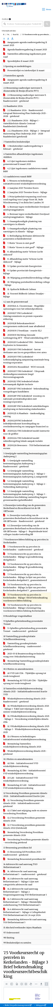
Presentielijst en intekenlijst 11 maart (25, 70)
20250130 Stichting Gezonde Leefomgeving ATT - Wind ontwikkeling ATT (25, 336)
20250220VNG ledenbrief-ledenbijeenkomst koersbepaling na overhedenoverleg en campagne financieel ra (25, 423)
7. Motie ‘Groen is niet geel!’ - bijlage (25, 247)
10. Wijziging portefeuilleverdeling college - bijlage (26, 283)
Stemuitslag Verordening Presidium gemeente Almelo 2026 (23, 833)
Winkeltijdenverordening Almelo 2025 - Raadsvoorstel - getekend (25, 700)
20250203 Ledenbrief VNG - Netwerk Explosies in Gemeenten (23, 343)
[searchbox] (22, 24)
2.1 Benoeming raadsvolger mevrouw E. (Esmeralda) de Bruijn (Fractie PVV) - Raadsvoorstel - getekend (24, 98)
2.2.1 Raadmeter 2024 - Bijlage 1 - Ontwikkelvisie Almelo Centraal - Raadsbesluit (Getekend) (21, 123)
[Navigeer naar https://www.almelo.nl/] (14, 9)
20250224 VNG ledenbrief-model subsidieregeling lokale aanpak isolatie (23, 439)
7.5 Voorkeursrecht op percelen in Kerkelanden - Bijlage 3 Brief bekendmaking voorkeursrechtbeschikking (25, 598)
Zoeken (5, 19)
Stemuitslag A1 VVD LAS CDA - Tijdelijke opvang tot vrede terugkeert (25, 682)
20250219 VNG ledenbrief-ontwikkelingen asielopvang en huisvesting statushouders (26, 407)
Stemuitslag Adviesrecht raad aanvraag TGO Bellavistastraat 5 (24, 921)
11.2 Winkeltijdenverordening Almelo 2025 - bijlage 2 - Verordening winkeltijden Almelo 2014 (26, 719)
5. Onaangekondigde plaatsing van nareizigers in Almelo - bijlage (22, 230)
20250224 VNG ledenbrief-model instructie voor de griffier (26, 432)
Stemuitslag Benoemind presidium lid (26, 859)
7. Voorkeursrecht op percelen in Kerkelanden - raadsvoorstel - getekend (23, 548)
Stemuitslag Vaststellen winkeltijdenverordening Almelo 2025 (22, 745)
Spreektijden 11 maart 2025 (20, 61)
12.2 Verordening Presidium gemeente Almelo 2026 (24, 819)
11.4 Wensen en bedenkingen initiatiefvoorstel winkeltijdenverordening (24, 738)
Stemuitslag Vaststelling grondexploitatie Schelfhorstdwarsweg (26, 662)
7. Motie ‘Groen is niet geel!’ (21, 243)
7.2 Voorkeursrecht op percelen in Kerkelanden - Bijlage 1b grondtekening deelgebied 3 (23, 567)
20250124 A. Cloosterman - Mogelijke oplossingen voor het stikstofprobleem (23, 307)
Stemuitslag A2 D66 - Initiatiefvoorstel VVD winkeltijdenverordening (24, 772)
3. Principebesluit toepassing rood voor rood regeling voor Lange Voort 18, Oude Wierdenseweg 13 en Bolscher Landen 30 (25, 199)
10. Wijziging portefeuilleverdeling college (28, 278)
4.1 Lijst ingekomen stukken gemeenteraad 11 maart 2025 (19, 162)
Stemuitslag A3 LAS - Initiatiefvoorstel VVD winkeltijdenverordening (24, 786)
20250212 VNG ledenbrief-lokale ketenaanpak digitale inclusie (21, 383)
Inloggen (39, 1005)
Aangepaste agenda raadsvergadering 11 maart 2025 (25, 43)
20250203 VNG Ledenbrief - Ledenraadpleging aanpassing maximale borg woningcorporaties (26, 359)
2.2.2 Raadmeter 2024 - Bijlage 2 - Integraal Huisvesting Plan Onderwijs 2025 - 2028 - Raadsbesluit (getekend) (26, 133)
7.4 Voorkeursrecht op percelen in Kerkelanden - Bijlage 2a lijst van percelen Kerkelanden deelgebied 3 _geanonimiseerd (25, 587)
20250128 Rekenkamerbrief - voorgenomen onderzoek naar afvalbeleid (24, 325)
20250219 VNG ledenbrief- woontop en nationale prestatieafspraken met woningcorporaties (24, 399)
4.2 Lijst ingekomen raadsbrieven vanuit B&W (25, 170)
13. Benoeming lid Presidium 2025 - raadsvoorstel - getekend (22, 853)
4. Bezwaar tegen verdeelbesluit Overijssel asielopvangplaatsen (26, 208)
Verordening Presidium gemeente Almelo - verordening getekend (26, 841)
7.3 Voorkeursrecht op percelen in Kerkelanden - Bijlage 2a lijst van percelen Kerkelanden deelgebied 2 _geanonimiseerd (25, 577)
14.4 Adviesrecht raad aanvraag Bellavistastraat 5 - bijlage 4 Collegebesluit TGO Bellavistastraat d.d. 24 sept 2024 (24, 912)
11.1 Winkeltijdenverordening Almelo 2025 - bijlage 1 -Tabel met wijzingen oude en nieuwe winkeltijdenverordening (26, 709)
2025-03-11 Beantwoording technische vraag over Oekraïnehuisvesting (24, 655)
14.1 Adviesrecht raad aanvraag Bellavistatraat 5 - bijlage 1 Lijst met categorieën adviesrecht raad (21, 881)
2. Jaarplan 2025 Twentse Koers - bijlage (27, 192)
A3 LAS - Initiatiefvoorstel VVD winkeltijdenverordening (20, 779)
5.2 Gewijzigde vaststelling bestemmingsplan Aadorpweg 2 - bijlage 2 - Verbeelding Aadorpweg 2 (24, 484)
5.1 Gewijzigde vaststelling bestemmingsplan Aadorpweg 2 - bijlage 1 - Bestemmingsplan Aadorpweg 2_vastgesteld (25, 474)
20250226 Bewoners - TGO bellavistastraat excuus (26, 447)
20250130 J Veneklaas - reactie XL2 (24, 330)
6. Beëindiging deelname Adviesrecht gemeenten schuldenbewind (23, 237)
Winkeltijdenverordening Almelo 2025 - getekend (25, 752)
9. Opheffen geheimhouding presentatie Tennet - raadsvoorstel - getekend (25, 629)
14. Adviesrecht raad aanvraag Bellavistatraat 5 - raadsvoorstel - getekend (24, 873)
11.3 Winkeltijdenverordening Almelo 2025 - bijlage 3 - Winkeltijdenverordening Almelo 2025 (26, 729)
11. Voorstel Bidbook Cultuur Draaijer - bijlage (24, 295)
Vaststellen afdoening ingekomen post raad (24, 55)
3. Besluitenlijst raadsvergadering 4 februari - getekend (23, 147)
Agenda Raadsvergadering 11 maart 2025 (27, 49)
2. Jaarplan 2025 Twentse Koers (23, 188)
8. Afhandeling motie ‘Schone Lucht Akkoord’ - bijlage (23, 260)
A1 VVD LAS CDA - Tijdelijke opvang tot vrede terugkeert (24, 674)
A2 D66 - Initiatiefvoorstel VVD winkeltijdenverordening (20, 764)
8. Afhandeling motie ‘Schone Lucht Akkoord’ (23, 253)
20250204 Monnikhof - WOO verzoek (25, 367)
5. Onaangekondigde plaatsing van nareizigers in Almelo (22, 222)
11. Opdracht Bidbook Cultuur (21, 289)
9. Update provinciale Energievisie (24, 266)
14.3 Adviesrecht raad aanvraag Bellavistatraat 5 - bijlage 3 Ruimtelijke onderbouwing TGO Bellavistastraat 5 (22, 902)
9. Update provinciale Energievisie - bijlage (23, 272)
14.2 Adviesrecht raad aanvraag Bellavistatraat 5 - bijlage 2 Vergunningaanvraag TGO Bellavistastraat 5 (25, 892)
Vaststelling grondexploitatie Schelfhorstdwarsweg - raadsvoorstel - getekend (22, 646)
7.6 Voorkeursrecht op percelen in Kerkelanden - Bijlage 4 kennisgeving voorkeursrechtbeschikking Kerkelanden (24, 608)
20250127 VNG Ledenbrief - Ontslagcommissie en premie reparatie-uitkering (23, 316)
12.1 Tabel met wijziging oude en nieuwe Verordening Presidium (25, 812)
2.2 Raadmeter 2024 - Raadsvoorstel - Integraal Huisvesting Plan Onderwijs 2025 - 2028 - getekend (25, 113)
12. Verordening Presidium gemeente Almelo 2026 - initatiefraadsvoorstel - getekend (23, 803)
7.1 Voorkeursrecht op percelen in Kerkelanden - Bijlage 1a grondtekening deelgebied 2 (23, 557)
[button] (47, 24)
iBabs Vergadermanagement (17, 1005)
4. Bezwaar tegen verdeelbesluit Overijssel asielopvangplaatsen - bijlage (26, 215)
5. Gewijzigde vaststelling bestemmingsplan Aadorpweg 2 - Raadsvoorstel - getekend (19, 463)
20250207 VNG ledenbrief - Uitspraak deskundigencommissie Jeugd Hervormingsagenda (23, 374)
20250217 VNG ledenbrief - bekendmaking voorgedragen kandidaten (26, 390)
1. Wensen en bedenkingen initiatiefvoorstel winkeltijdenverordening (24, 182)
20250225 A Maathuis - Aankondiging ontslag (23, 415)
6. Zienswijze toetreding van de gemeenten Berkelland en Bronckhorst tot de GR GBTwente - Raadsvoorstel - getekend (25, 518)
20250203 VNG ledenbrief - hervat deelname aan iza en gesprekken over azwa (24, 351)
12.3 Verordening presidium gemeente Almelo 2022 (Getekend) (24, 826)
